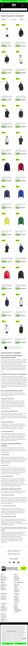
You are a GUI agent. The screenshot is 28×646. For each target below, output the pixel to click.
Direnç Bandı (3, 596)
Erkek (7, 13)
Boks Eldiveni (4, 598)
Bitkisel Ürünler (4, 607)
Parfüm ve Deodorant (16, 598)
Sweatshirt (17, 13)
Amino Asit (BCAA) (16, 586)
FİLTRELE (4, 19)
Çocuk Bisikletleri (18, 610)
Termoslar (3, 595)
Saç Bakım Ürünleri (16, 596)
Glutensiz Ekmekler (3, 587)
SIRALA (22, 19)
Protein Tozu (17, 584)
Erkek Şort (16, 577)
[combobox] (14, 9)
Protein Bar (3, 584)
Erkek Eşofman (17, 578)
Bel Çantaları (3, 615)
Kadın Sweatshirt (4, 578)
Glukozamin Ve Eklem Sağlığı (4, 609)
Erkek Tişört (16, 576)
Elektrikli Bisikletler (16, 608)
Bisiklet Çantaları (4, 619)
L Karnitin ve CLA (17, 587)
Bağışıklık (3, 606)
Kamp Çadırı (3, 597)
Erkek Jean (16, 579)
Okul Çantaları (4, 616)
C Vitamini (3, 605)
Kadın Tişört (3, 576)
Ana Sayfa (3, 13)
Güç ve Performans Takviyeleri (16, 589)
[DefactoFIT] (14, 5)
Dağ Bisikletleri (17, 609)
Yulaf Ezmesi (3, 588)
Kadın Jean (3, 579)
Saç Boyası (16, 600)
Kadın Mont (3, 577)
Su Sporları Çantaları (3, 618)
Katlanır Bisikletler (16, 606)
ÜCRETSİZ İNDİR (23, 568)
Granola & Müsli (4, 585)
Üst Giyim (12, 13)
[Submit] (2, 9)
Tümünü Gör (3, 580)
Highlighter (16, 599)
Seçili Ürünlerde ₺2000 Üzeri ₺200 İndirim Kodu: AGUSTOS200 (14, 1)
